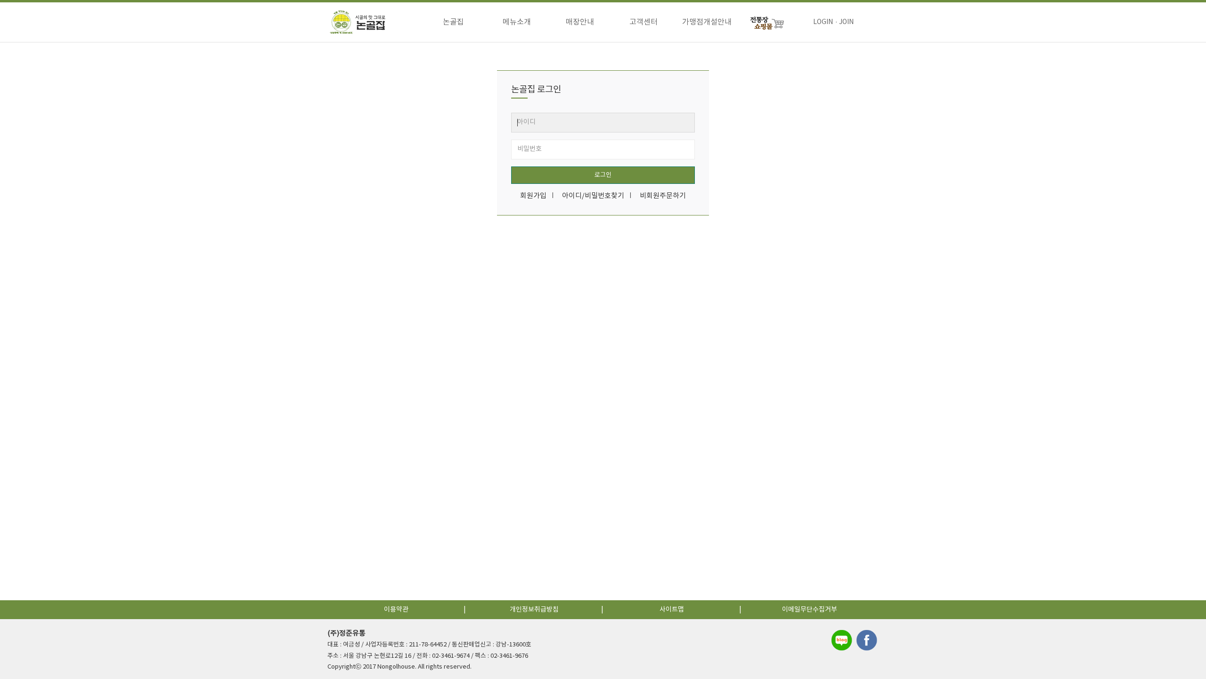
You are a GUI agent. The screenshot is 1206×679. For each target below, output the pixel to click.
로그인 (603, 175)
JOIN (846, 22)
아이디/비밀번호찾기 (593, 196)
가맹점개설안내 (707, 22)
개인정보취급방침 (534, 609)
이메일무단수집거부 (809, 609)
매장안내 (580, 22)
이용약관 (396, 609)
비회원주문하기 (663, 196)
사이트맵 (672, 609)
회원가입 (533, 196)
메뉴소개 (517, 22)
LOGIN (823, 22)
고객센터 (643, 22)
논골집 (453, 22)
